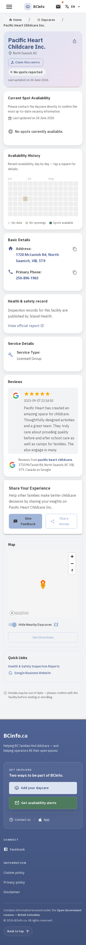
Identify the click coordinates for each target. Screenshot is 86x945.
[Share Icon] (74, 41)
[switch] (14, 624)
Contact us (23, 819)
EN (73, 7)
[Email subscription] (58, 6)
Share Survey (64, 521)
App (47, 819)
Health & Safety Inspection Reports (34, 666)
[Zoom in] (72, 556)
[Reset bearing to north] (72, 570)
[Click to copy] (74, 249)
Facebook (17, 849)
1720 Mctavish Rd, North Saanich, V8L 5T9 (37, 257)
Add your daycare (35, 788)
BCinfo (16, 735)
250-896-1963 (27, 278)
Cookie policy (14, 872)
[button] (25, 62)
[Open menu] (9, 6)
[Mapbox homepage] (19, 613)
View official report (23, 325)
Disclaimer (12, 892)
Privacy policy (14, 882)
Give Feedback (28, 521)
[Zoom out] (72, 563)
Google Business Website (32, 673)
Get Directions (43, 637)
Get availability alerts (38, 803)
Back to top (15, 931)
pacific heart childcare (55, 460)
